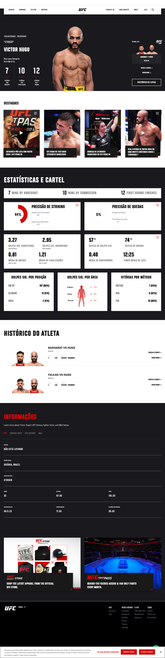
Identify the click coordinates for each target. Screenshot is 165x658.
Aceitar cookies (147, 652)
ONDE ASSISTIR (124, 10)
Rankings (22, 10)
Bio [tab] (5, 433)
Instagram (125, 614)
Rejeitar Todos (128, 652)
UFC (110, 608)
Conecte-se (110, 10)
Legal (149, 608)
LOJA (145, 10)
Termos (150, 611)
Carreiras (112, 611)
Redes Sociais (127, 608)
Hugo (71, 347)
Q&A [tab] (40, 433)
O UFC (137, 608)
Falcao (53, 374)
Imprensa (138, 618)
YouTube (125, 618)
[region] (82, 652)
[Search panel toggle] (152, 10)
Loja (110, 614)
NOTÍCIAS (44, 10)
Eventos (11, 10)
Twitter (124, 624)
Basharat (55, 347)
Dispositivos (139, 614)
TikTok (124, 621)
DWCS (136, 10)
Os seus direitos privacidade (108, 652)
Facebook (125, 611)
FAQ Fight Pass (140, 611)
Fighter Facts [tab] (16, 433)
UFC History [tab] (30, 433)
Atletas (33, 10)
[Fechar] (161, 652)
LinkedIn (125, 628)
